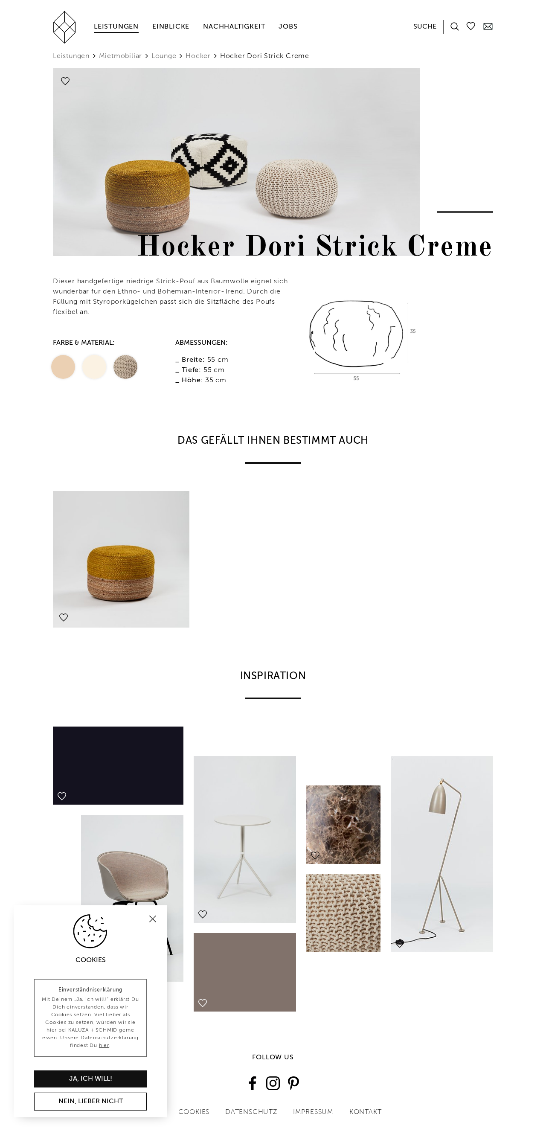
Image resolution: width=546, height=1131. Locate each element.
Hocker (198, 56)
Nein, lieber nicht (90, 1101)
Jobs (288, 26)
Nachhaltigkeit (234, 26)
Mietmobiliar (120, 56)
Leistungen (116, 26)
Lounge (164, 56)
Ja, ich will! (90, 1079)
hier (104, 1045)
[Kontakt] (488, 26)
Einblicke (170, 26)
